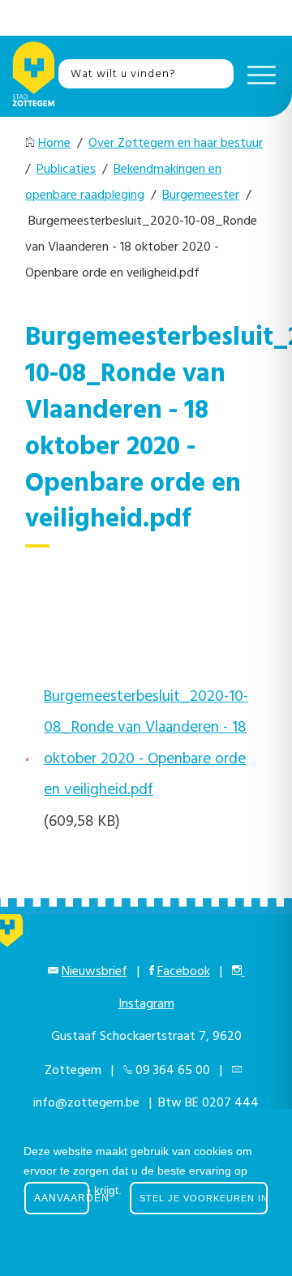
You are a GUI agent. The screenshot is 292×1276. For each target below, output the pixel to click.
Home (54, 143)
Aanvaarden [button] (61, 1198)
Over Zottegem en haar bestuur (175, 143)
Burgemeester (200, 195)
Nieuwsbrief (94, 971)
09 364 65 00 (172, 1070)
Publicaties (66, 169)
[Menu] (257, 74)
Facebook (183, 971)
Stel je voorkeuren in (204, 1198)
